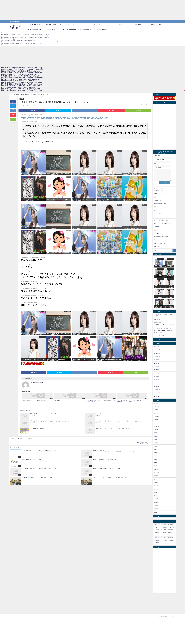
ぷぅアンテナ (114, 24)
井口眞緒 (156, 419)
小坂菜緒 (156, 442)
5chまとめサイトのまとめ (98, 24)
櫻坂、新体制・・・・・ (159, 319)
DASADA (156, 403)
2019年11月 (157, 392)
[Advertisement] (43, 10)
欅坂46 (156, 479)
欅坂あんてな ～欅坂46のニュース (159, 24)
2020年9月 (156, 359)
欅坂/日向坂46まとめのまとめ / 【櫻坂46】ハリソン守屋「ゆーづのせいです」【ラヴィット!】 (20, 43)
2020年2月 (156, 383)
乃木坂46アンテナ (56, 29)
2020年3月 (156, 379)
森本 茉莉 (156, 472)
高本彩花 (156, 502)
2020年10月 (157, 356)
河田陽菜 (156, 482)
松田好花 (156, 469)
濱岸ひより (156, 492)
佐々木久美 (156, 422)
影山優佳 (156, 449)
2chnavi (108, 24)
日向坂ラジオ (157, 459)
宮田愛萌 (156, 436)
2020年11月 (157, 353)
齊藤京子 (156, 512)
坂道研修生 (156, 432)
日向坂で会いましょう (159, 455)
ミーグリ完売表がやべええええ (161, 335)
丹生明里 (156, 413)
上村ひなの (156, 409)
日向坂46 (156, 452)
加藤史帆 (156, 429)
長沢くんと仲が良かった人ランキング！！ (23, 438)
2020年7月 (156, 366)
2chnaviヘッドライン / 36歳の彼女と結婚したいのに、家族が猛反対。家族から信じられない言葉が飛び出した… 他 (24, 34)
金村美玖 (156, 498)
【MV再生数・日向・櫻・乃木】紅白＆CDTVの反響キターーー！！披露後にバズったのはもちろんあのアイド (164, 330)
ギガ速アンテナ (122, 24)
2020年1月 (156, 386)
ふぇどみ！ (130, 24)
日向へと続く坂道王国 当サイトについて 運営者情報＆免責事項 (41, 24)
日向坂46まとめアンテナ (76, 24)
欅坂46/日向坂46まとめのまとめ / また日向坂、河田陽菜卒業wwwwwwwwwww (17, 40)
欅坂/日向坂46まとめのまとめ (69, 29)
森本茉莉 (156, 475)
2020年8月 (156, 363)
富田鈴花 (156, 439)
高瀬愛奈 (156, 505)
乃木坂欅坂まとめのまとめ (32, 29)
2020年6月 (156, 369)
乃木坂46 (156, 416)
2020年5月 (156, 373)
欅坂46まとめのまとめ (95, 29)
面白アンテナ (105, 29)
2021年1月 (156, 346)
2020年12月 (157, 349)
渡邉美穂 (156, 485)
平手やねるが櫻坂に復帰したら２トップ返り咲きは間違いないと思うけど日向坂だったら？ (164, 324)
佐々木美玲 (156, 426)
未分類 (21, 98)
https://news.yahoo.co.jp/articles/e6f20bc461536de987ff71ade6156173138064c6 (65, 118)
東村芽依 (156, 465)
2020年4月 (156, 376)
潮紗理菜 (156, 489)
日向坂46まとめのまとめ (63, 24)
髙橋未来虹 (156, 508)
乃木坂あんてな (87, 24)
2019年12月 (157, 389)
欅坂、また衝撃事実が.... (143, 443)
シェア (13, 102)
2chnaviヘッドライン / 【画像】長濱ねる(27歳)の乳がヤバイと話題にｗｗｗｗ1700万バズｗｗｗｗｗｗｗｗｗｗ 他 (24, 37)
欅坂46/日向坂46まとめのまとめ (142, 24)
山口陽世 (156, 446)
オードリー (156, 406)
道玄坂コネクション (158, 495)
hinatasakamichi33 (146, 104)
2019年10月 (157, 396)
